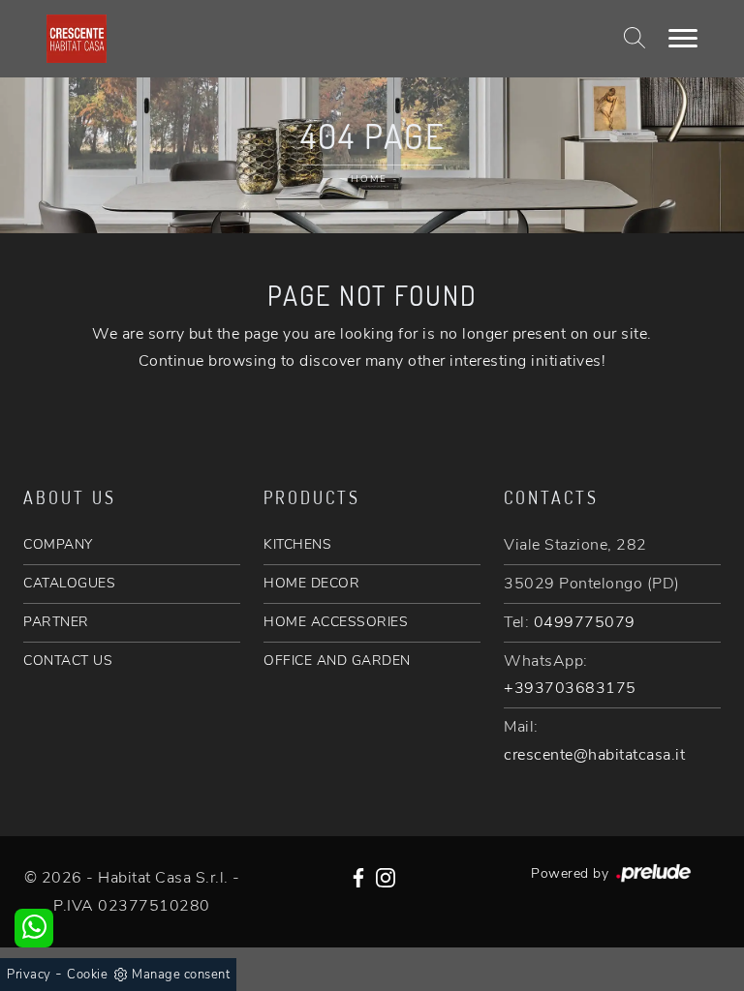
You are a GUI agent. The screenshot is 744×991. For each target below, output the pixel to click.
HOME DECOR (311, 583)
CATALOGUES (69, 583)
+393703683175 (570, 688)
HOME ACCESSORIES (336, 622)
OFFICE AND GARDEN (337, 660)
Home (369, 179)
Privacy (29, 974)
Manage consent (181, 974)
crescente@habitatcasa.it (594, 755)
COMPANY (58, 544)
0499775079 (585, 622)
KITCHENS (297, 544)
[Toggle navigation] (683, 38)
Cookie (87, 974)
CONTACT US (67, 660)
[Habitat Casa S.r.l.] (76, 39)
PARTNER (56, 622)
